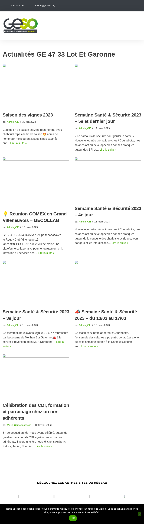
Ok (73, 518)
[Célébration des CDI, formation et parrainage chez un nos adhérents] (36, 376)
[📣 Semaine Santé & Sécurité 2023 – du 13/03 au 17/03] (108, 283)
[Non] (139, 514)
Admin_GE (13, 121)
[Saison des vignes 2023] (36, 86)
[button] (138, 25)
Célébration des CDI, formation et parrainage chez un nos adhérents (36, 412)
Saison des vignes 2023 (28, 115)
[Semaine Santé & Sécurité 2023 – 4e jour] (108, 179)
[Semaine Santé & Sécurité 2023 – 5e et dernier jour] (108, 86)
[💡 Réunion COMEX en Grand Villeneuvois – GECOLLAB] (36, 182)
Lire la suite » (18, 143)
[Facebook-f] (123, 5)
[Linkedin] (137, 5)
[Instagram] (130, 5)
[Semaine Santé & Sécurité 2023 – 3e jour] (36, 283)
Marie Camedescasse (19, 424)
